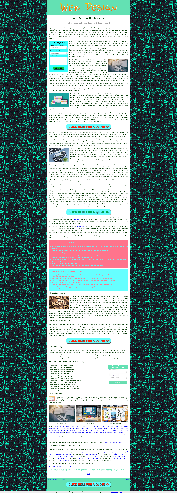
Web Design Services (98, 426)
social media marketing (67, 456)
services (79, 71)
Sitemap (49, 479)
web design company (97, 138)
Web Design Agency (73, 428)
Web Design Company (103, 430)
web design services (119, 207)
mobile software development (60, 455)
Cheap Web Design (87, 434)
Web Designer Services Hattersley (66, 362)
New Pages (55, 479)
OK (121, 492)
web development (82, 453)
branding (61, 458)
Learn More (114, 492)
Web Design (53, 226)
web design (73, 190)
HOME (105, 14)
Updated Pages (62, 479)
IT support (95, 456)
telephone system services (88, 458)
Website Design (71, 432)
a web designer (86, 451)
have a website (73, 80)
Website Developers (87, 430)
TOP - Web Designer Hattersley (60, 466)
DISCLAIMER (125, 14)
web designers (102, 158)
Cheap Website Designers (103, 432)
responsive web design (96, 201)
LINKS (109, 14)
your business (91, 162)
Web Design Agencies (61, 426)
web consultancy (119, 456)
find (54, 350)
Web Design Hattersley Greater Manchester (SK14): (67, 27)
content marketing (92, 455)
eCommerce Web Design (120, 430)
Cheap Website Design (79, 426)
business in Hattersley (99, 83)
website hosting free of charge (84, 49)
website (101, 67)
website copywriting (108, 453)
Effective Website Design (58, 83)
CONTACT (119, 14)
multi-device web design (58, 199)
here (85, 317)
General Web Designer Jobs (112, 442)
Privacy (127, 479)
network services (119, 458)
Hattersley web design (77, 63)
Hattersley (80, 226)
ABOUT (113, 14)
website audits (119, 455)
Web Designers (113, 426)
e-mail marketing (64, 460)
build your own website (103, 47)
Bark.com (76, 219)
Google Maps (103, 43)
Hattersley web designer (98, 65)
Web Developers (87, 428)
